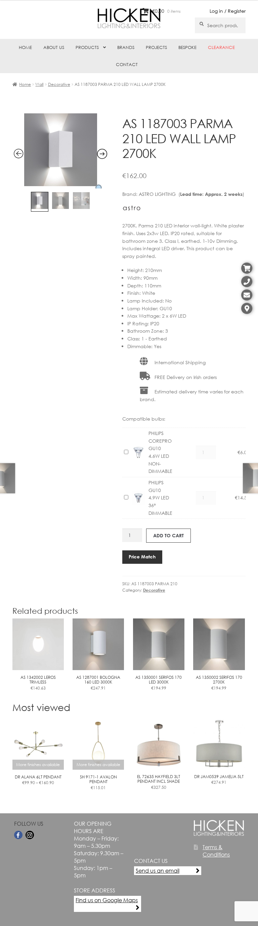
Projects (156, 47)
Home (25, 47)
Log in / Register (228, 11)
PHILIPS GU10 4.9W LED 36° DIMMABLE (160, 497)
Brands (125, 47)
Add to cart (168, 535)
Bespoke (187, 47)
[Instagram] (30, 835)
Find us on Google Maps (107, 900)
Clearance (221, 47)
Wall (39, 84)
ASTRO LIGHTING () (191, 194)
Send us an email (157, 870)
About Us (53, 47)
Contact (127, 64)
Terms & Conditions (216, 850)
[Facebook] (18, 835)
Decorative (59, 84)
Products (87, 47)
